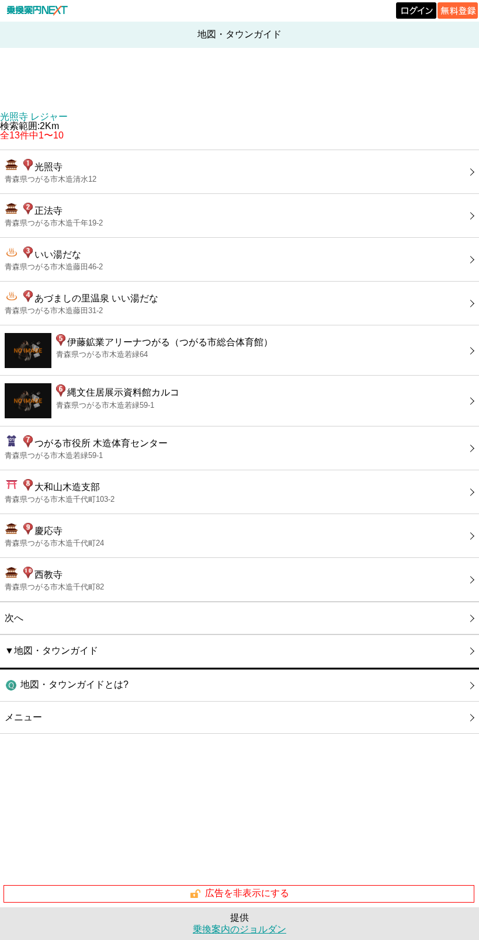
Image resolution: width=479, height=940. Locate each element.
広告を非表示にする (247, 893)
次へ (14, 618)
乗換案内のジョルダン (239, 929)
